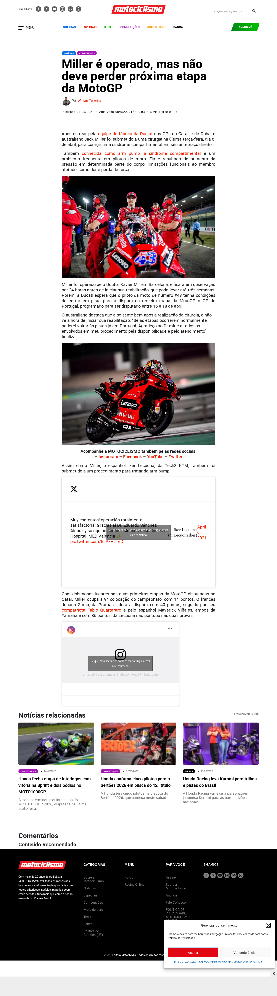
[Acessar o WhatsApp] (78, 10)
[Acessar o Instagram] (63, 10)
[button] (268, 925)
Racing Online (134, 884)
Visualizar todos (247, 713)
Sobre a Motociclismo (94, 879)
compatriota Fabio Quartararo (91, 610)
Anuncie (171, 895)
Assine (171, 877)
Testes (108, 27)
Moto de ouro (93, 909)
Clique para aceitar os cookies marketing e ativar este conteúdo (138, 532)
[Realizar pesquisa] (254, 11)
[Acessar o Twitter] (47, 10)
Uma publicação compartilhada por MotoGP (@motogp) (120, 674)
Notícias (69, 27)
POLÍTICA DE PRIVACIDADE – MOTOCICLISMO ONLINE (230, 962)
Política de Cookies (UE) (93, 933)
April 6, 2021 (202, 532)
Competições (130, 27)
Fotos (129, 877)
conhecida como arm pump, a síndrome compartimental (141, 153)
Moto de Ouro (156, 27)
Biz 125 (189, 771)
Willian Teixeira (89, 100)
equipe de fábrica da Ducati (125, 134)
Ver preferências (245, 952)
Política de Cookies (185, 962)
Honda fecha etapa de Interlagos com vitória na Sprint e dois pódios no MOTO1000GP (54, 785)
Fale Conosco (176, 902)
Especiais (90, 27)
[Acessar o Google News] (71, 10)
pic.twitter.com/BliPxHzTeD (96, 541)
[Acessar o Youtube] (55, 10)
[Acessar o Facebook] (39, 10)
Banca (178, 27)
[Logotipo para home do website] (138, 9)
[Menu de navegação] (21, 28)
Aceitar (193, 952)
